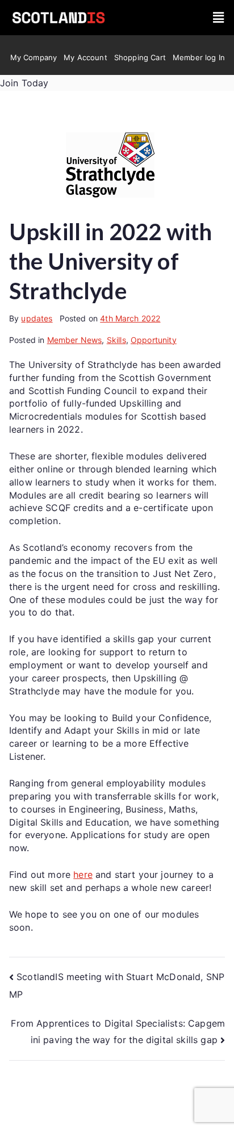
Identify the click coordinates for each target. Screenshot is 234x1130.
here (83, 874)
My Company (33, 57)
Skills (116, 340)
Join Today (24, 83)
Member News (74, 340)
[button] (218, 17)
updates (36, 318)
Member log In (199, 57)
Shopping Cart (140, 57)
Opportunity (154, 340)
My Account (85, 57)
